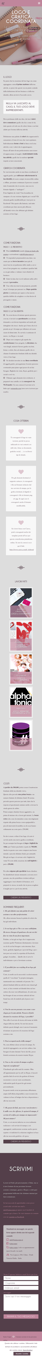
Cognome (11, 1274)
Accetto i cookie (22, 1354)
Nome (6, 1274)
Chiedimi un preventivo (21, 898)
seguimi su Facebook (16, 1217)
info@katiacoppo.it (26, 254)
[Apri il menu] (36, 3)
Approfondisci (27, 1350)
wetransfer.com (16, 388)
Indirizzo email (21, 1274)
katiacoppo (13, 1243)
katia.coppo (14, 1247)
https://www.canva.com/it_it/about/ (22, 549)
